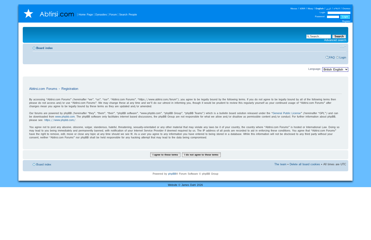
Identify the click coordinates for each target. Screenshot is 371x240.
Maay (310, 8)
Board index (44, 48)
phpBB (172, 173)
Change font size (343, 47)
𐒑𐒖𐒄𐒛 (302, 8)
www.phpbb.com (65, 116)
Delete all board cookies (305, 164)
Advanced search (335, 40)
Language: (314, 68)
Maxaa (293, 8)
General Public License (287, 113)
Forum (113, 14)
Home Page (86, 14)
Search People (128, 14)
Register (346, 21)
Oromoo (346, 8)
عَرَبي (328, 8)
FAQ (332, 57)
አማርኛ (337, 8)
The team (280, 164)
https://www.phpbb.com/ (60, 120)
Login (342, 57)
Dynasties (101, 14)
